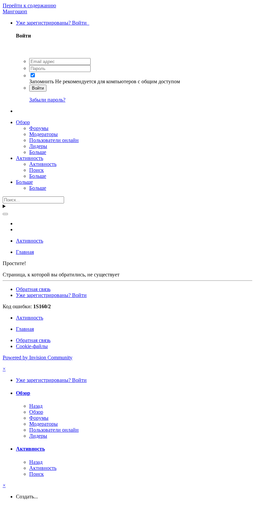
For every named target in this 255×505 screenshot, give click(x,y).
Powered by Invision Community (37, 357)
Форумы (38, 128)
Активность (29, 158)
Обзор (23, 122)
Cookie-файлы (32, 346)
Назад (35, 406)
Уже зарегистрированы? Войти (52, 23)
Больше (37, 152)
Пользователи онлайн (54, 140)
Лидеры (38, 146)
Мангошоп (15, 11)
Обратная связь (33, 289)
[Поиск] (5, 214)
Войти (38, 88)
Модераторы (43, 134)
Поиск (36, 170)
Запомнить (41, 81)
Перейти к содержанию (29, 5)
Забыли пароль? (47, 100)
